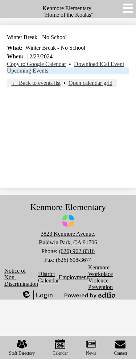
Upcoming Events (27, 70)
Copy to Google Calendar (36, 64)
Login (37, 295)
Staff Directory (22, 353)
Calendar (60, 353)
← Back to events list (36, 83)
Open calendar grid (90, 83)
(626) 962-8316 (77, 251)
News (91, 353)
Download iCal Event (99, 64)
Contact (120, 353)
